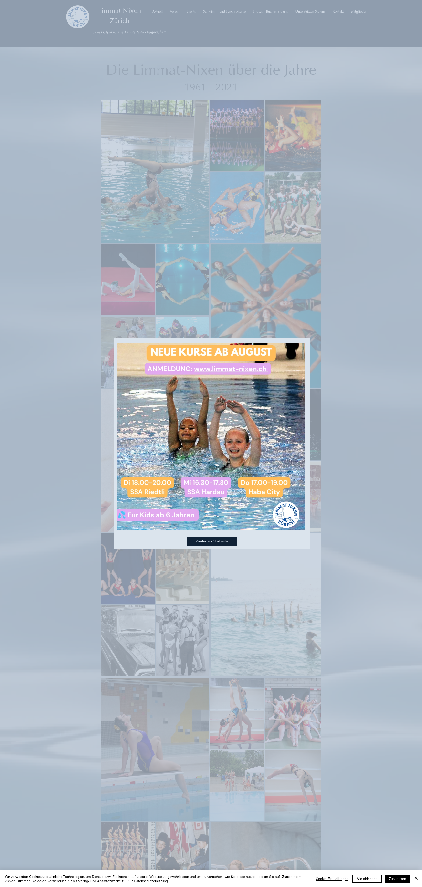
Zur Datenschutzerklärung (147, 880)
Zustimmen (397, 878)
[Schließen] (416, 878)
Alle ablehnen (367, 878)
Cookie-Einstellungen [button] (332, 878)
